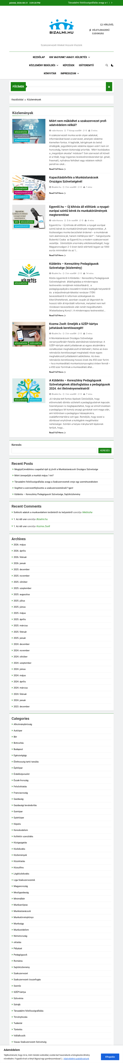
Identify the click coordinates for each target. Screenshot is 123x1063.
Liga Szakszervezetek (24, 880)
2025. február (20, 631)
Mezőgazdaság (21, 892)
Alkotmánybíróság (23, 724)
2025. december (22, 569)
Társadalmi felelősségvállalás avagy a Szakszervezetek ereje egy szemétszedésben (87, 3)
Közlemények (21, 132)
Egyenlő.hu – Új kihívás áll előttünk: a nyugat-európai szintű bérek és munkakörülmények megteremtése (79, 211)
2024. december (22, 644)
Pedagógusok (20, 954)
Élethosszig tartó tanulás (26, 761)
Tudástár (18, 1023)
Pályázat (18, 948)
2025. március (21, 625)
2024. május (20, 675)
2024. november (22, 650)
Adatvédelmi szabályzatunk (76, 1058)
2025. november (22, 575)
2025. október (20, 582)
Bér (16, 222)
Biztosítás (19, 743)
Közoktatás (35, 400)
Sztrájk (17, 1004)
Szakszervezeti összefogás (27, 979)
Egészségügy (20, 755)
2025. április (20, 619)
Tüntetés (18, 1029)
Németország (20, 936)
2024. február (20, 694)
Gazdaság (18, 799)
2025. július (19, 600)
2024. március (21, 687)
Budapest (18, 749)
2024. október (20, 656)
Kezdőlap (39, 57)
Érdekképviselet (22, 774)
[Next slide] (112, 3)
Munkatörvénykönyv (24, 917)
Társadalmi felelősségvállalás (29, 1010)
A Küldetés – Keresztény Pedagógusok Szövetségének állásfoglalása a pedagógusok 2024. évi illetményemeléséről (79, 384)
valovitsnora (57, 130)
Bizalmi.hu (56, 187)
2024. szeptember (22, 663)
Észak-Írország (21, 780)
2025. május (20, 613)
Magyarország (22, 136)
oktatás (17, 942)
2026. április (20, 550)
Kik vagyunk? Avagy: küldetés (68, 57)
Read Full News (56, 168)
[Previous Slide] (107, 3)
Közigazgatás (20, 842)
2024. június (20, 669)
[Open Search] (107, 65)
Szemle (17, 986)
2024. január (20, 700)
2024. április (20, 681)
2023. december (22, 706)
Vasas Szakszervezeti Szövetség (30, 1042)
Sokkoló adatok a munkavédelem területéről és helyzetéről (43, 512)
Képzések (68, 65)
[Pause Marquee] (109, 86)
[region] (61, 1054)
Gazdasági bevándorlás (25, 805)
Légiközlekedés (21, 873)
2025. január (20, 638)
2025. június (20, 607)
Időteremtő (86, 65)
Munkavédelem (21, 929)
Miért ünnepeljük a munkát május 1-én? (34, 475)
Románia (18, 961)
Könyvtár (50, 73)
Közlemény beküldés (42, 65)
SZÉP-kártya (35, 343)
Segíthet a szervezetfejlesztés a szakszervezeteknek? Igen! (43, 488)
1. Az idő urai (20, 519)
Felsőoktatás (20, 786)
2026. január (20, 563)
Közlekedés (19, 849)
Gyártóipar (19, 817)
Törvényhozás (20, 1017)
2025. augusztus (22, 594)
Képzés (17, 824)
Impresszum (68, 73)
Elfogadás (110, 1057)
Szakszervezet (22, 140)
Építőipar (18, 768)
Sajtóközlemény (22, 967)
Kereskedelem (21, 830)
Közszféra (19, 867)
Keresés (16, 444)
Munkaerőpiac (21, 904)
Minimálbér (19, 898)
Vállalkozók (20, 1035)
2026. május (20, 544)
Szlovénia (18, 998)
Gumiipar (18, 811)
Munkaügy (19, 923)
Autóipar (18, 730)
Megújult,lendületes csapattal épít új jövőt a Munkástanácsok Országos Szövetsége (56, 469)
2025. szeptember (22, 588)
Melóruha (87, 512)
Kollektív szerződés (23, 836)
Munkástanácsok (23, 192)
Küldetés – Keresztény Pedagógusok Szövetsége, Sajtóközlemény (47, 494)
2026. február (20, 557)
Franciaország (21, 792)
